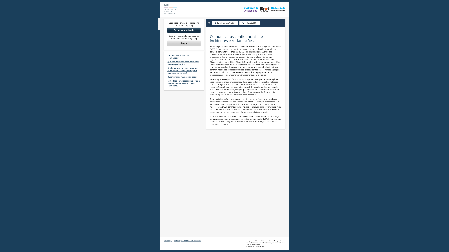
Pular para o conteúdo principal (17, 3)
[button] (209, 23)
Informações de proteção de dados (187, 241)
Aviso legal (168, 241)
